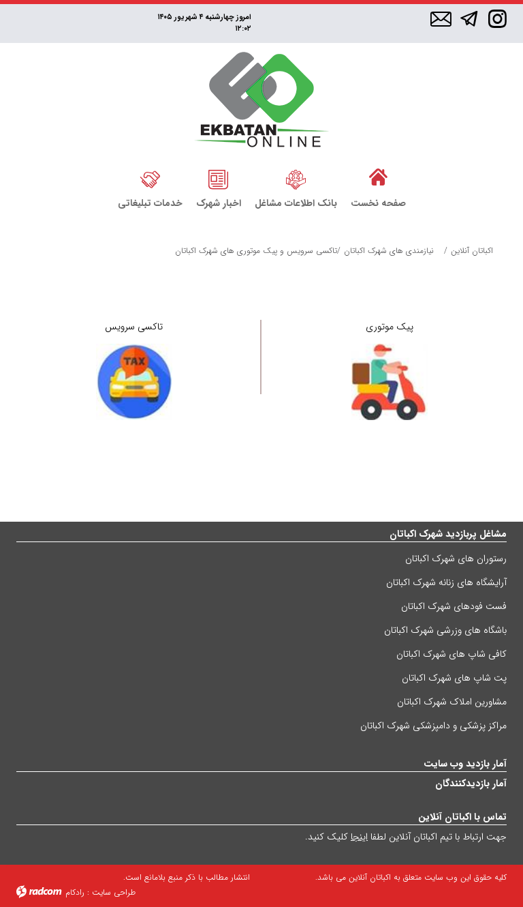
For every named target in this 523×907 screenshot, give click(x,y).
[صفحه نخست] (378, 178)
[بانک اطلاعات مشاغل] (296, 178)
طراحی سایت (114, 892)
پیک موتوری (389, 326)
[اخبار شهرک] (218, 178)
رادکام (74, 892)
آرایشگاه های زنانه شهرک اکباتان (446, 582)
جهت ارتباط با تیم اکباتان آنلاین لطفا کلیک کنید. (406, 836)
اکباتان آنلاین (472, 250)
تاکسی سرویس (134, 326)
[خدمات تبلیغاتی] (150, 178)
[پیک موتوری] (389, 382)
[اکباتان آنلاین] (262, 101)
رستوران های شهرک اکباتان (456, 558)
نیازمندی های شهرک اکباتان (389, 250)
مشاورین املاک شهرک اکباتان (452, 701)
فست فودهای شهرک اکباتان (454, 606)
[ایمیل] (441, 19)
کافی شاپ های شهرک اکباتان (451, 653)
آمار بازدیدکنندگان (471, 783)
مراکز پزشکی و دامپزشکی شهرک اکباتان (433, 725)
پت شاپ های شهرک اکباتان (454, 677)
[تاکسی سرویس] (134, 382)
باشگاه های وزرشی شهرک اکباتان (445, 630)
